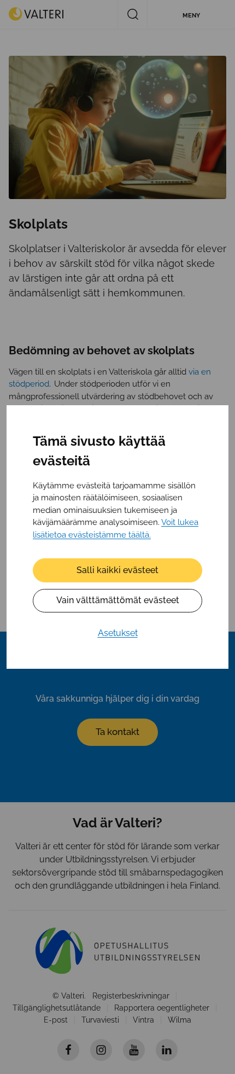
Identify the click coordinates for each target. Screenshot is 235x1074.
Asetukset (118, 633)
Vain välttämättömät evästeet (117, 600)
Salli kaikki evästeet (117, 570)
